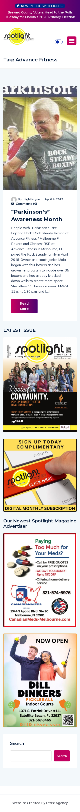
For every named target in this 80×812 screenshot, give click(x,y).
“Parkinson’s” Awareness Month (36, 215)
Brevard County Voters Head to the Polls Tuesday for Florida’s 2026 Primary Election (40, 14)
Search (17, 743)
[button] (71, 40)
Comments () (26, 203)
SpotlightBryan (29, 199)
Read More (24, 306)
